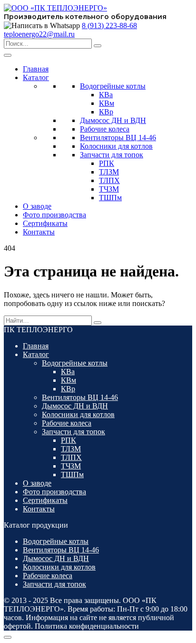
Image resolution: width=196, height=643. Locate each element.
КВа (106, 95)
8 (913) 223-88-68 (109, 25)
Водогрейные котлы (113, 86)
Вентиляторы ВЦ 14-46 (118, 137)
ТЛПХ (109, 180)
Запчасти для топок (111, 155)
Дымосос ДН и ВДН (113, 120)
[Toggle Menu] (7, 55)
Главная (36, 69)
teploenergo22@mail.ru (39, 34)
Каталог (36, 77)
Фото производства (54, 215)
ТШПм (110, 198)
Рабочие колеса (104, 129)
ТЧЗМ (109, 189)
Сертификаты (45, 223)
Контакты (39, 232)
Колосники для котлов (116, 146)
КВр (106, 112)
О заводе (37, 206)
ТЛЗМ (109, 172)
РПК (106, 163)
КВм (106, 103)
